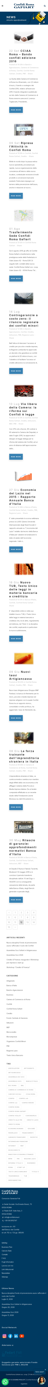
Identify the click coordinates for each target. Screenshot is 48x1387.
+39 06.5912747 (10, 1220)
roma (10, 1167)
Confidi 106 (23, 1098)
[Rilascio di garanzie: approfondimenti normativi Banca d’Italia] (24, 826)
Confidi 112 (12, 1103)
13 (27, 922)
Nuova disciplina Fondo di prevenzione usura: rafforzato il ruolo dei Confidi (24, 1294)
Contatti (5, 1254)
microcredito (14, 1150)
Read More (16, 110)
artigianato (29, 1068)
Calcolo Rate (7, 1251)
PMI (24, 74)
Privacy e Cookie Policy (14, 1380)
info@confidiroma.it (12, 1217)
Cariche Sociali (14, 1094)
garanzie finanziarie (17, 1137)
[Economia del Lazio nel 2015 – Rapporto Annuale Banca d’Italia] (24, 476)
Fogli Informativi (8, 1262)
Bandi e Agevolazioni (15, 990)
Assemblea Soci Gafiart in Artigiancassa (22, 950)
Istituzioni (13, 335)
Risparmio (31, 1163)
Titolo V (35, 1171)
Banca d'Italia (31, 507)
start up (21, 1167)
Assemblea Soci (15, 1081)
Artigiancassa (14, 1072)
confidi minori (28, 1103)
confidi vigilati (14, 1115)
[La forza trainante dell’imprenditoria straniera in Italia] (24, 737)
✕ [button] (45, 1369)
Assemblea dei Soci (16, 1077)
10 (9, 922)
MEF (10, 424)
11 (15, 922)
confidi (11, 1098)
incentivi (34, 1137)
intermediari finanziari (18, 1141)
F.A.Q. (4, 1258)
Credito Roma (14, 1124)
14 (34, 922)
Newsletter (6, 1273)
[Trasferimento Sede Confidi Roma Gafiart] (24, 215)
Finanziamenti (28, 1133)
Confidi (20, 71)
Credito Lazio (32, 1120)
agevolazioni (13, 1068)
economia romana (15, 1128)
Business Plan (7, 1247)
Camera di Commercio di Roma (18, 999)
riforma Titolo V (15, 1163)
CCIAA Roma (30, 1094)
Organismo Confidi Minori (16, 1041)
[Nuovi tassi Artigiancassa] (24, 658)
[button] (5, 1381)
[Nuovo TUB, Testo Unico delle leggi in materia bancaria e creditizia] (24, 569)
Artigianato (11, 981)
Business (10, 995)
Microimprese (12, 1037)
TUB (25, 1176)
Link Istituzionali (8, 1269)
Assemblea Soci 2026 (15, 955)
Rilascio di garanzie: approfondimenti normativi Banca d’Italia (23, 847)
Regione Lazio (28, 335)
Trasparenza (13, 1176)
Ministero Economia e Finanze (21, 1154)
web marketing (14, 1180)
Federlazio (13, 1133)
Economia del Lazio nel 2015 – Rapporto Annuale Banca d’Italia (22, 497)
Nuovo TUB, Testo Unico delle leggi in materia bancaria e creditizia (23, 589)
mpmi (10, 1159)
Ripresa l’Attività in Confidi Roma (21, 146)
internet (12, 1146)
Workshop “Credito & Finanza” (18, 967)
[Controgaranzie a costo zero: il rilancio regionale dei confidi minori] (24, 298)
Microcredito (11, 1032)
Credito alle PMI (15, 1120)
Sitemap (5, 1277)
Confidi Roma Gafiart (17, 510)
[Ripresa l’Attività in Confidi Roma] (24, 129)
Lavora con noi (7, 1266)
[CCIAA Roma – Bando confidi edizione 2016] (24, 37)
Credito (19, 74)
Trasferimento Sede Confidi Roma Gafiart (21, 236)
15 (9, 927)
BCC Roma (12, 1085)
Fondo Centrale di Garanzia (17, 1018)
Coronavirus (31, 1115)
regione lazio (30, 1159)
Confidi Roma (13, 1107)
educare (31, 1128)
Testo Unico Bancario (15, 1055)
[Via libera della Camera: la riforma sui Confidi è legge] (24, 390)
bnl (22, 1085)
